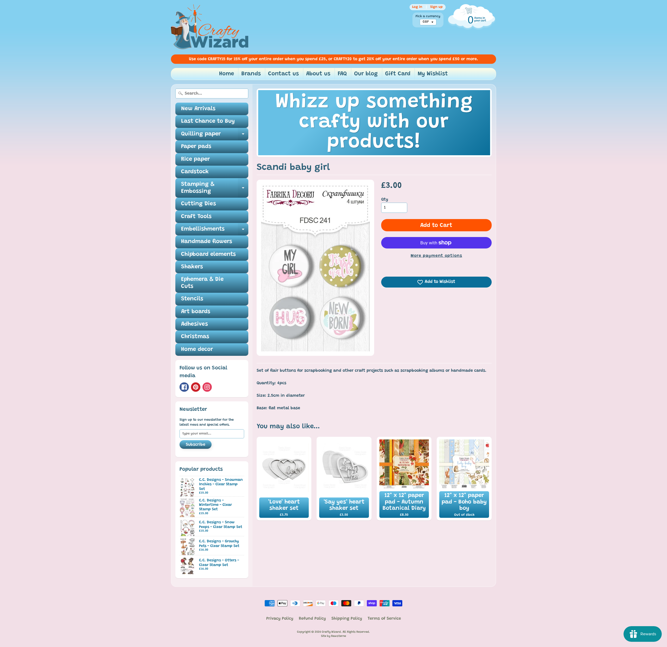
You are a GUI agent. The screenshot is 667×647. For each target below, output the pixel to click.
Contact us (283, 74)
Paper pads (196, 147)
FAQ (342, 74)
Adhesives (194, 324)
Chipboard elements (208, 254)
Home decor (197, 349)
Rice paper (195, 159)
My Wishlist (433, 74)
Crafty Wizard (331, 632)
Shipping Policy (346, 619)
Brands (251, 74)
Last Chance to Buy (208, 121)
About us (318, 74)
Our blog (366, 74)
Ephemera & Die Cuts (202, 283)
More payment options (436, 256)
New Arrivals (198, 109)
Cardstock (195, 172)
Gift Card (397, 74)
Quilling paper (214, 135)
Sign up (436, 7)
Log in (417, 7)
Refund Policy (312, 619)
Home (226, 74)
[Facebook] (184, 387)
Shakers (192, 267)
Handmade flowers (206, 242)
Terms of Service (384, 619)
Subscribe (195, 445)
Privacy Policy (279, 619)
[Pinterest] (195, 387)
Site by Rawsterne (333, 636)
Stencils (192, 299)
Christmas (195, 337)
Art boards (195, 312)
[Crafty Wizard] (210, 27)
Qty (384, 199)
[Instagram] (207, 387)
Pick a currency (428, 16)
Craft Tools (196, 217)
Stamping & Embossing (214, 188)
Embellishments (214, 230)
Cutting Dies (198, 204)
